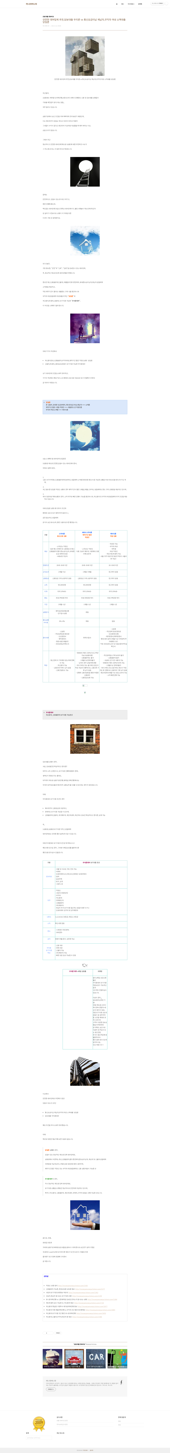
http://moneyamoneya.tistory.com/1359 (87, 1296)
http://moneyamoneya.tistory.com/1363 (73, 1285)
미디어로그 (131, 4)
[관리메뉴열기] (166, 3)
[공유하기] (49, 1333)
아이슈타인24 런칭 (62, 1424)
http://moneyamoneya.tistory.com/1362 (83, 1292)
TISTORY (85, 1450)
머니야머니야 (31, 4)
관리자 (91, 1450)
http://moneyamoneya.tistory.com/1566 (87, 1317)
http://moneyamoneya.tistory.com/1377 (90, 1289)
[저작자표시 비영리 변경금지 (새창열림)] (64, 1333)
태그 (122, 4)
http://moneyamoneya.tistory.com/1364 (102, 1299)
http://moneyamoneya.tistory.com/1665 (100, 1310)
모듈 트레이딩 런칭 (62, 1421)
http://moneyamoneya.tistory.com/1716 (89, 1303)
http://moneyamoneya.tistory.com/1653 (91, 1313)
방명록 (140, 4)
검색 (50, 1438)
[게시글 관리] (51, 1333)
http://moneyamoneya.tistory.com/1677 (92, 1306)
